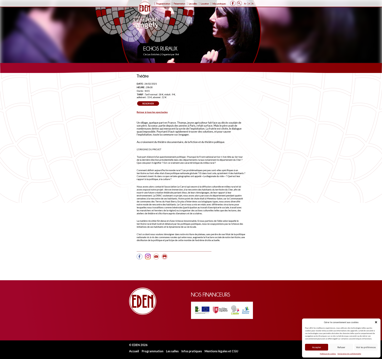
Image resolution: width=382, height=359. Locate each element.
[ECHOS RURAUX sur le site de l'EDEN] (139, 257)
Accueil (134, 351)
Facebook (232, 3)
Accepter (316, 347)
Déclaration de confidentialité (349, 354)
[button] (376, 322)
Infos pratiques (219, 3)
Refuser (341, 347)
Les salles (193, 3)
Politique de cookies (328, 354)
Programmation (163, 3)
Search (239, 3)
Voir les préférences (366, 347)
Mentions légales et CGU (221, 351)
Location (205, 3)
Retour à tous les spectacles (152, 112)
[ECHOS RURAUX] (156, 257)
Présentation (179, 3)
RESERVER (148, 103)
